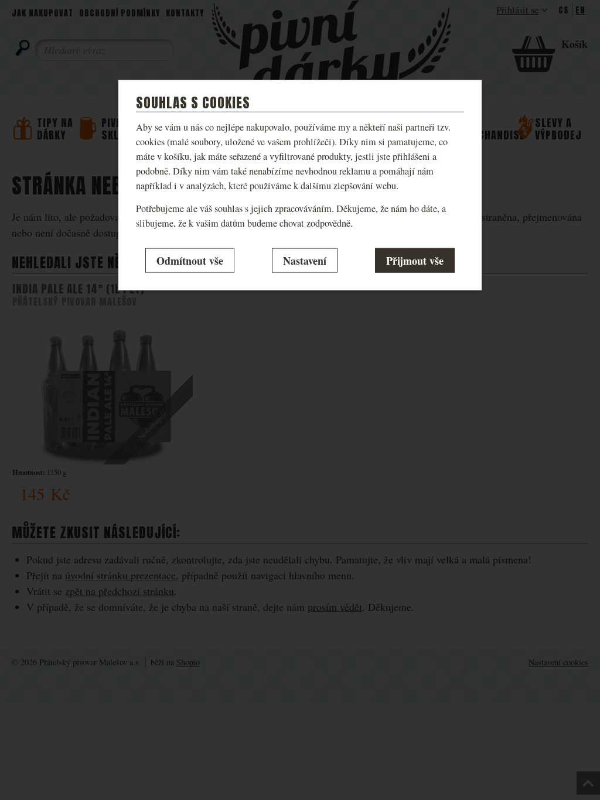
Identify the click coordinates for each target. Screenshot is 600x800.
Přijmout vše (415, 260)
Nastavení (304, 260)
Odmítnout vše (189, 260)
